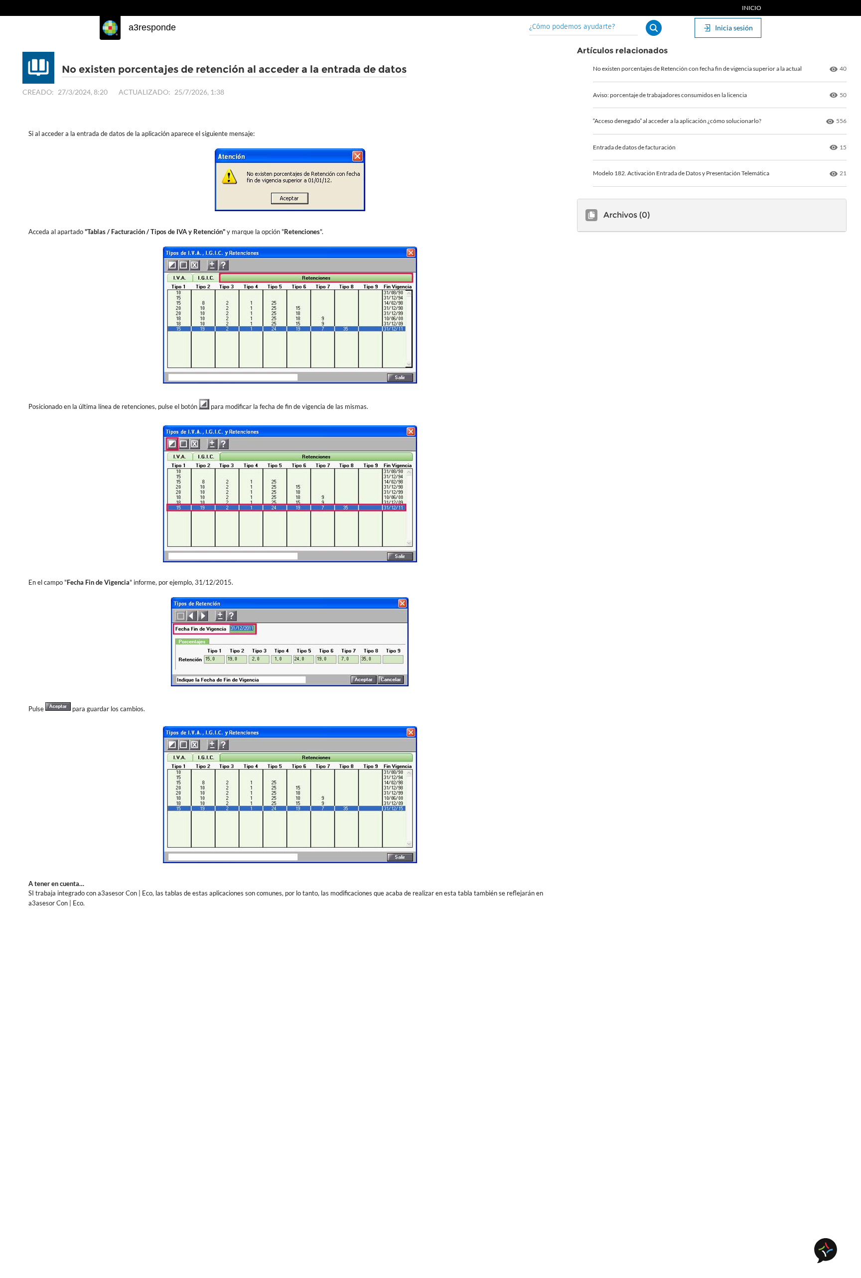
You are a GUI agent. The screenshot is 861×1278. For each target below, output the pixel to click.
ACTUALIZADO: (144, 92)
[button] (654, 28)
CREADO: (38, 92)
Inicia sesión (734, 27)
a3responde (152, 27)
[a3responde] (110, 28)
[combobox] (583, 27)
